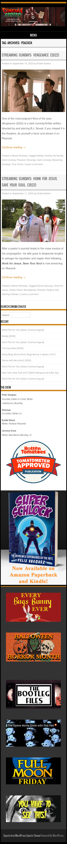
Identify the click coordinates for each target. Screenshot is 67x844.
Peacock (21, 159)
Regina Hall (53, 289)
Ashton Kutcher (44, 155)
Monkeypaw (30, 289)
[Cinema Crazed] (33, 25)
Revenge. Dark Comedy (39, 159)
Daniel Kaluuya (45, 285)
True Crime (17, 164)
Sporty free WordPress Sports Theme (21, 836)
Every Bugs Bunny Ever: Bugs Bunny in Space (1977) (29, 354)
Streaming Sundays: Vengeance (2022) (30, 55)
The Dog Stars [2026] (12, 348)
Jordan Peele (16, 289)
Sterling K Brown (10, 294)
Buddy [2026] (8, 335)
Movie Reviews (19, 155)
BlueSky (18, 403)
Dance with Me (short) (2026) (16, 360)
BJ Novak (58, 155)
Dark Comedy (9, 159)
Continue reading (13, 147)
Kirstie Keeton (44, 63)
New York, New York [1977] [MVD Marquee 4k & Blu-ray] (30, 372)
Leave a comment (34, 164)
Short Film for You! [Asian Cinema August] (23, 329)
